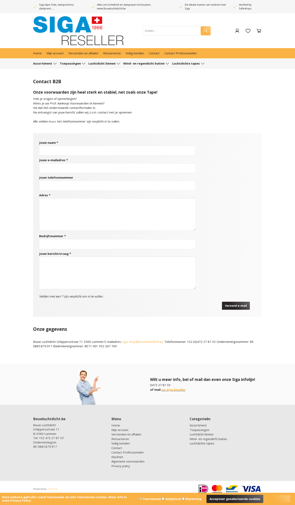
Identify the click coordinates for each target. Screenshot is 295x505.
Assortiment (42, 63)
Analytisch (173, 499)
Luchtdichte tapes (186, 63)
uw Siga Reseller (173, 390)
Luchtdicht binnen (102, 63)
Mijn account (55, 53)
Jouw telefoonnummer (56, 177)
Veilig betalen (135, 53)
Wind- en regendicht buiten (144, 63)
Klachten (117, 457)
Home (37, 53)
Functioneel (152, 499)
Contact (154, 53)
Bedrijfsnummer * (52, 236)
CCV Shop (52, 488)
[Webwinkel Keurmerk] (58, 462)
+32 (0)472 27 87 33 (201, 342)
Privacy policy (120, 466)
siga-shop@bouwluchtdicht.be (143, 342)
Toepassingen (70, 63)
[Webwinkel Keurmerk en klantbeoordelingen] (53, 452)
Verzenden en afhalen (83, 53)
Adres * (44, 195)
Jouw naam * (48, 143)
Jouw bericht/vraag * (55, 254)
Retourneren (112, 53)
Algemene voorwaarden (127, 461)
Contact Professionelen (180, 53)
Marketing (193, 499)
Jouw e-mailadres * (53, 160)
